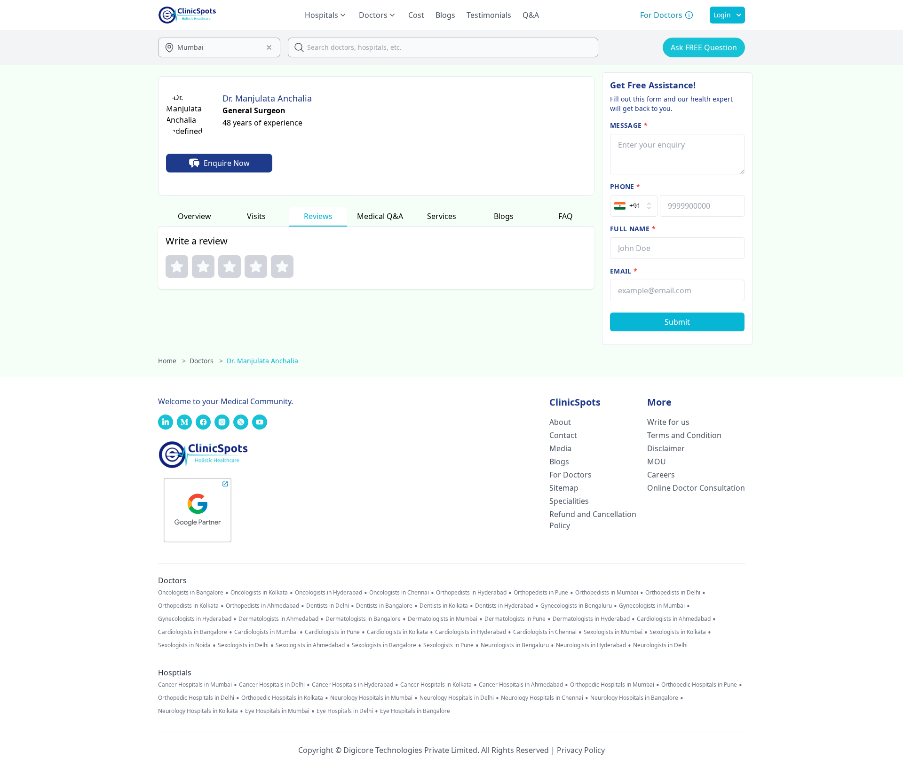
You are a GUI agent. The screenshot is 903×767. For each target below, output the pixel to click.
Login (722, 14)
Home (172, 360)
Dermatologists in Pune (515, 619)
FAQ (565, 216)
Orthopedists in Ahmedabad (262, 606)
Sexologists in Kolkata (678, 632)
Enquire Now (227, 163)
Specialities (569, 501)
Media (560, 448)
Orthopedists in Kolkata (188, 606)
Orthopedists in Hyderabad (471, 592)
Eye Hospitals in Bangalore (415, 711)
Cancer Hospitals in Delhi (272, 685)
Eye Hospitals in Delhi (345, 711)
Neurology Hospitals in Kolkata (198, 711)
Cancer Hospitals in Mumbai (195, 685)
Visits (256, 216)
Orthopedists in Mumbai (606, 592)
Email (623, 270)
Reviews (318, 216)
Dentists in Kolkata (444, 606)
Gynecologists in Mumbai (652, 606)
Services (441, 216)
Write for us (668, 422)
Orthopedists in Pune (541, 592)
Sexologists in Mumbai (613, 632)
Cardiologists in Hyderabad (470, 632)
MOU (656, 461)
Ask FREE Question (704, 47)
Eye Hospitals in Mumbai (277, 711)
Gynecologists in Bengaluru (576, 606)
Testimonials (489, 15)
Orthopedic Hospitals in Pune (699, 685)
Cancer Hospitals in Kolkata (436, 685)
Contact (563, 435)
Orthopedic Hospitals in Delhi (196, 698)
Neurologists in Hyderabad (591, 645)
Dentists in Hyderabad (504, 606)
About (560, 422)
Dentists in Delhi (327, 606)
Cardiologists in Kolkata (397, 632)
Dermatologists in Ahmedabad (278, 619)
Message (629, 125)
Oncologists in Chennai (399, 592)
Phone (625, 186)
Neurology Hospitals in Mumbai (371, 698)
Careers (661, 475)
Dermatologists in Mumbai (442, 619)
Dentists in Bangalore (384, 606)
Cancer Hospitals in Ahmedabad (521, 685)
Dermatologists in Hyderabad (591, 619)
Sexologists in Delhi (243, 645)
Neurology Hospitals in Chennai (542, 698)
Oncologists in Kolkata (259, 592)
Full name (633, 228)
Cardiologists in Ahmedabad (674, 619)
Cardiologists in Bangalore (192, 632)
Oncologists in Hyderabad (328, 592)
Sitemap (563, 488)
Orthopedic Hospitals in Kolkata (282, 698)
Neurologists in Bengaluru (515, 645)
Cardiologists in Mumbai (266, 632)
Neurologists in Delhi (660, 645)
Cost (416, 15)
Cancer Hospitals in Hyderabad (352, 685)
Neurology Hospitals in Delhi (457, 698)
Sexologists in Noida (184, 645)
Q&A (531, 15)
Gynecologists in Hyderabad (194, 619)
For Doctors (570, 475)
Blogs (445, 15)
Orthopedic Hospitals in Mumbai (612, 685)
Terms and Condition (684, 435)
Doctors (206, 360)
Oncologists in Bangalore (190, 592)
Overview (194, 216)
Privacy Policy (581, 750)
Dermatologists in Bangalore (363, 619)
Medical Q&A (380, 216)
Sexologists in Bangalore (384, 645)
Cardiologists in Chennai (545, 632)
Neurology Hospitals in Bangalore (634, 698)
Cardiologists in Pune (332, 632)
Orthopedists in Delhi (672, 592)
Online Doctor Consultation (696, 488)
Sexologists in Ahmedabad (310, 645)
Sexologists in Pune (448, 645)
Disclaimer (666, 448)
